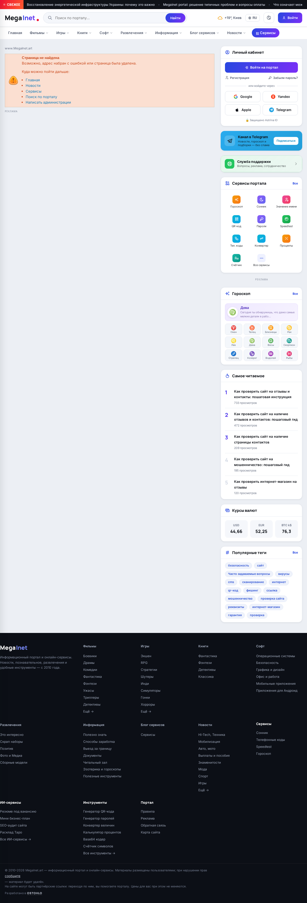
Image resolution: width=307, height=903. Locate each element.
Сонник (262, 733)
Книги (82, 33)
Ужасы (88, 690)
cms (231, 582)
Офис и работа (267, 677)
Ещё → (88, 711)
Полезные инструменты (102, 776)
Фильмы (37, 33)
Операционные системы (275, 656)
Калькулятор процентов (102, 832)
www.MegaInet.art (18, 48)
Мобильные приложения (275, 683)
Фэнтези (90, 683)
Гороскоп (263, 753)
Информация (166, 33)
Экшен (146, 656)
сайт (260, 565)
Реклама (148, 818)
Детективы (91, 704)
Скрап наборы (11, 742)
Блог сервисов (202, 33)
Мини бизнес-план (15, 818)
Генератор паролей (98, 818)
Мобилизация (209, 742)
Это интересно (12, 735)
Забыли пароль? (285, 78)
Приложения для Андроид (276, 690)
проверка (257, 615)
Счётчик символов (98, 846)
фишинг (252, 590)
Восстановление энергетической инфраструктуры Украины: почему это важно (91, 4)
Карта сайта (150, 832)
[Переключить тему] (269, 17)
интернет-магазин (266, 607)
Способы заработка (99, 742)
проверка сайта (272, 598)
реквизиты (236, 607)
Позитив (6, 748)
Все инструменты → (99, 853)
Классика (206, 677)
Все (295, 183)
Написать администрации (48, 102)
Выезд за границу (97, 748)
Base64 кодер (94, 839)
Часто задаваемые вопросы (249, 574)
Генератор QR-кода (98, 811)
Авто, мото (206, 748)
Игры (60, 33)
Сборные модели (13, 762)
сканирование (253, 582)
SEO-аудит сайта (13, 825)
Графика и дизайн (270, 670)
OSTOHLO (34, 893)
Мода (202, 769)
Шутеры (147, 677)
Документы (92, 755)
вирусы (283, 574)
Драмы (88, 663)
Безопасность (267, 663)
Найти (175, 18)
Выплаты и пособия (214, 755)
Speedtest (264, 747)
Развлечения (132, 33)
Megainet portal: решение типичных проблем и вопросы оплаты (214, 4)
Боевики (90, 656)
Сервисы (267, 32)
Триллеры (91, 697)
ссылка (271, 590)
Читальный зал (95, 762)
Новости (234, 33)
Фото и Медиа (11, 755)
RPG (144, 663)
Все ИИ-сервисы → (15, 839)
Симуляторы (150, 690)
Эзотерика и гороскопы (102, 769)
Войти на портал (264, 67)
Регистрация (239, 78)
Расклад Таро (11, 832)
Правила (148, 811)
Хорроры (148, 704)
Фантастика (92, 677)
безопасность (238, 565)
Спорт (203, 776)
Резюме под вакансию (18, 811)
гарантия (235, 615)
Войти (293, 17)
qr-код (233, 590)
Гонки (145, 697)
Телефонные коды (270, 740)
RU (255, 18)
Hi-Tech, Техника (211, 735)
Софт (104, 33)
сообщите (12, 876)
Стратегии (149, 670)
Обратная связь (153, 825)
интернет (279, 582)
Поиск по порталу (41, 96)
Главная (15, 33)
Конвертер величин (98, 825)
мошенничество (240, 598)
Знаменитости (209, 762)
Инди (145, 683)
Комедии (90, 670)
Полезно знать (95, 735)
